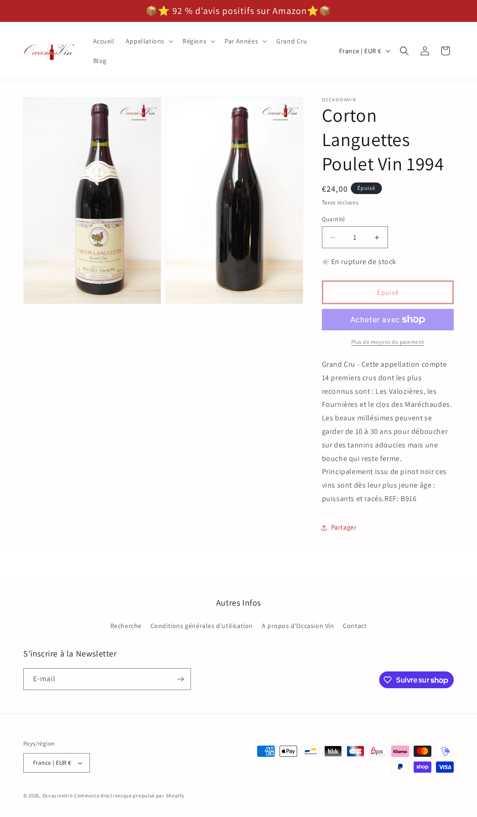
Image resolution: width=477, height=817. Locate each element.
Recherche (126, 625)
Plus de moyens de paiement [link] (387, 341)
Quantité (333, 219)
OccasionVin (57, 795)
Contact (355, 625)
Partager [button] (344, 527)
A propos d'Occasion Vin (298, 625)
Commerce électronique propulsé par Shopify (129, 795)
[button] (148, 41)
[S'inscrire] (180, 679)
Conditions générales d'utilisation (201, 625)
